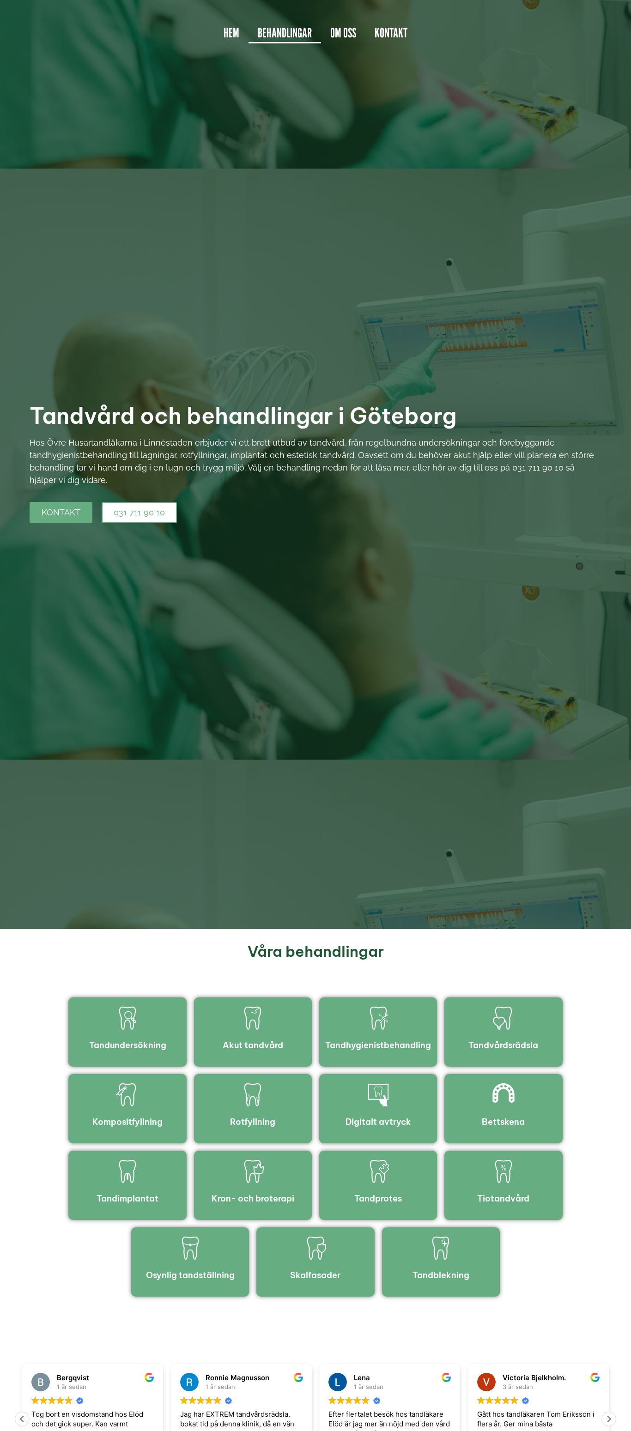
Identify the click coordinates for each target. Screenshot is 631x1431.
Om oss (343, 33)
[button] (609, 1419)
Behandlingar (285, 33)
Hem (231, 33)
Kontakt (391, 33)
